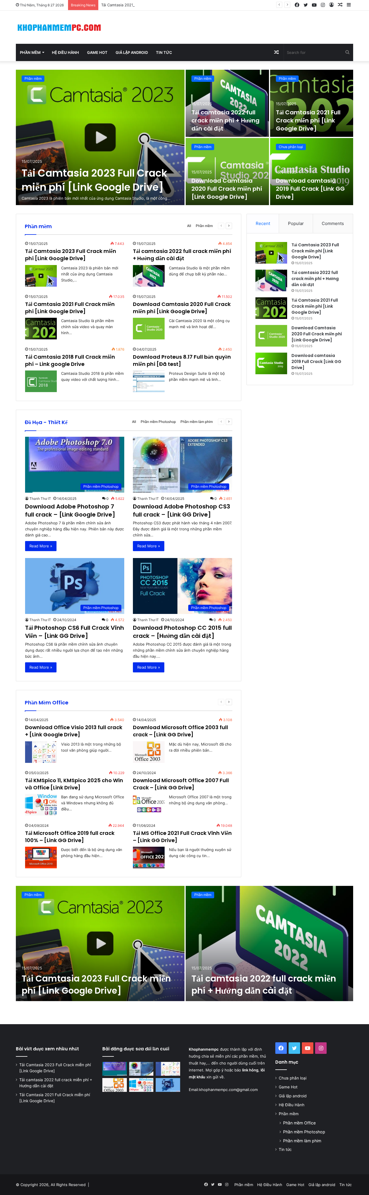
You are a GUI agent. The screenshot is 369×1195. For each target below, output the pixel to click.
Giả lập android (132, 52)
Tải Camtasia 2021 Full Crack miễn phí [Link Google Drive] (152, 5)
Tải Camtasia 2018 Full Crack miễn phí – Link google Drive (70, 360)
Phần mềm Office (299, 1122)
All (189, 226)
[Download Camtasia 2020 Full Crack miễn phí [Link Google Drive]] (227, 171)
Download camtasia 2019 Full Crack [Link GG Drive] (310, 189)
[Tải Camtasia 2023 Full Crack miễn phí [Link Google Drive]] (100, 137)
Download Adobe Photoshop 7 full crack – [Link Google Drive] (70, 510)
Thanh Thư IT (40, 498)
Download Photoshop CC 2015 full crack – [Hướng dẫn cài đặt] (182, 632)
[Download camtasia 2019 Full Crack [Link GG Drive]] (311, 171)
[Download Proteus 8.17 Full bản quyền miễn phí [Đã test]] (149, 381)
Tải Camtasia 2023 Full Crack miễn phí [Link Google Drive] (94, 180)
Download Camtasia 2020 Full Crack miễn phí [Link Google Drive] (226, 189)
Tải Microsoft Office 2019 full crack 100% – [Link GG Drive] (69, 836)
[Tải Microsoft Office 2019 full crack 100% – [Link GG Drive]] (41, 857)
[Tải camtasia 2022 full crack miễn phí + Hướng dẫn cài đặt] (227, 103)
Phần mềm (30, 52)
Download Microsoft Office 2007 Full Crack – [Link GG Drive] (181, 784)
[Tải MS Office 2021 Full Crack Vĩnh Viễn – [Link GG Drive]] (149, 857)
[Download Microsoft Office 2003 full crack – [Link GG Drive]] (149, 752)
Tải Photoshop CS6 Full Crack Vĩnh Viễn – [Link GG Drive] (74, 632)
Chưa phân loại (291, 147)
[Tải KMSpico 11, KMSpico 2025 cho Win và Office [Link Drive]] (41, 805)
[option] (184, 137)
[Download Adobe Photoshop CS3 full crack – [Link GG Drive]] (141, 1069)
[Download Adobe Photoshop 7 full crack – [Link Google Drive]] (114, 1069)
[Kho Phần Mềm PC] (59, 27)
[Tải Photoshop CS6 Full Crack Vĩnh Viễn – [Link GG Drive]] (168, 1085)
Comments (333, 223)
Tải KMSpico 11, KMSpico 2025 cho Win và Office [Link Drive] (74, 784)
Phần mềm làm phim (196, 421)
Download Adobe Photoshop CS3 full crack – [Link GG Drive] (181, 510)
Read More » (40, 546)
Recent (263, 223)
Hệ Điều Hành (65, 52)
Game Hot (97, 52)
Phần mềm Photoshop (158, 421)
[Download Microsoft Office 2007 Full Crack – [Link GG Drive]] (149, 805)
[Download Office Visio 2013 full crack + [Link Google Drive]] (168, 1069)
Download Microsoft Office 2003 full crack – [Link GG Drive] (180, 731)
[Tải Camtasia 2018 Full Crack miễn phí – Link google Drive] (41, 381)
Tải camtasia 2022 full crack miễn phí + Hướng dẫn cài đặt (225, 120)
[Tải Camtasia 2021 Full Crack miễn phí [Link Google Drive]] (311, 103)
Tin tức (164, 52)
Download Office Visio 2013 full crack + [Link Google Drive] (73, 731)
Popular (296, 223)
